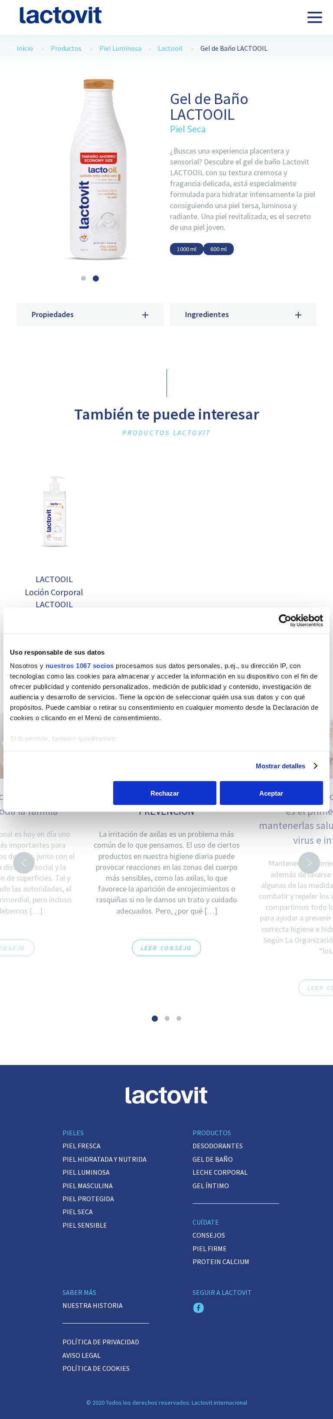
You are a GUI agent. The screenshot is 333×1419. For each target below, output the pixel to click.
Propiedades (53, 314)
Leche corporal (220, 1172)
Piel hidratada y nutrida (104, 1159)
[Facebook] (199, 1309)
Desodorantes (218, 1145)
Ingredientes (207, 314)
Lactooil (170, 48)
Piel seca (77, 1211)
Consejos (209, 1235)
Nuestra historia (92, 1305)
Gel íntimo (211, 1185)
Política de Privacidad (100, 1341)
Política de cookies (96, 1368)
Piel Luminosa (120, 48)
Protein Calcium (221, 1261)
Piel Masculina (87, 1185)
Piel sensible (84, 1225)
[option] (89, 173)
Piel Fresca (81, 1145)
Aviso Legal (81, 1355)
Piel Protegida (88, 1198)
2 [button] (96, 278)
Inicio (24, 48)
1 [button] (83, 278)
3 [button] (178, 1018)
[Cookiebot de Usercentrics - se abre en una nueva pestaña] (285, 620)
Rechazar (164, 792)
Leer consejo (167, 948)
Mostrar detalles (281, 766)
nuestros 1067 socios (80, 665)
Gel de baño (213, 1159)
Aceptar (271, 792)
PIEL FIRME (210, 1248)
